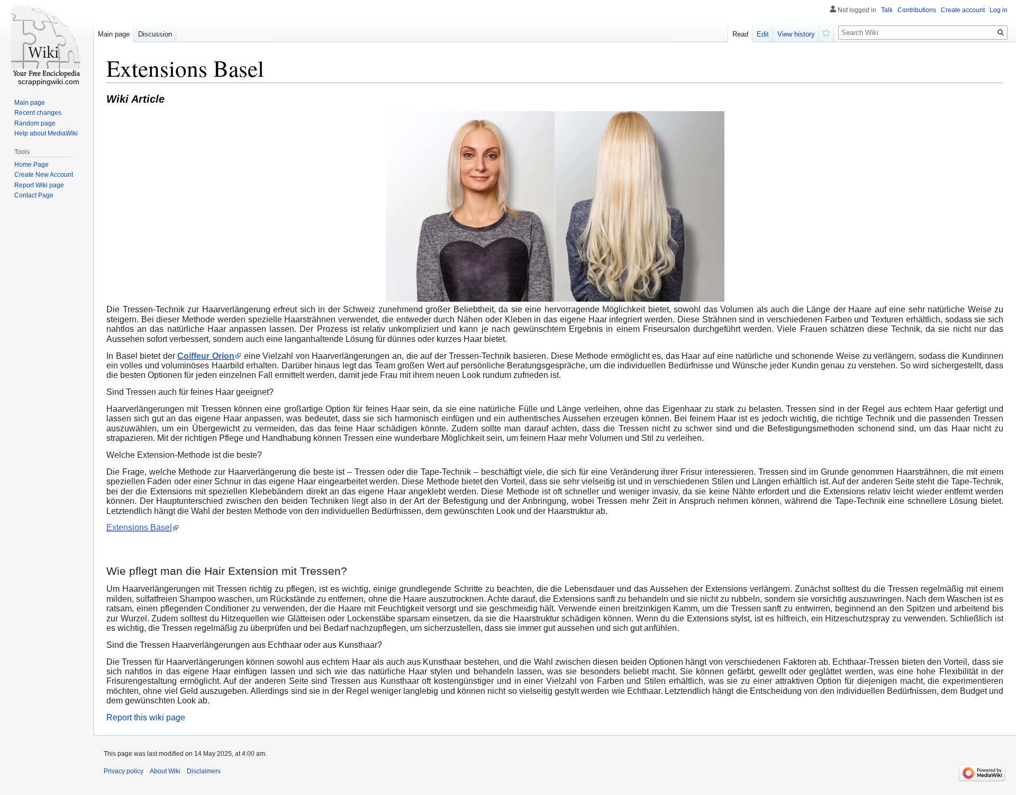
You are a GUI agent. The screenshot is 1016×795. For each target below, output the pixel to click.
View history (796, 34)
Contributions (916, 10)
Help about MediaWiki (46, 133)
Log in (999, 10)
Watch (826, 31)
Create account (963, 10)
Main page (114, 34)
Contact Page (33, 195)
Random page (35, 123)
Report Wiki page (39, 185)
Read (740, 34)
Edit (763, 34)
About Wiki (165, 771)
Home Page (31, 164)
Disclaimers (204, 771)
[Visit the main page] (46, 42)
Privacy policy (123, 771)
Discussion (155, 34)
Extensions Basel (139, 527)
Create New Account (43, 174)
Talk (887, 10)
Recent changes (37, 112)
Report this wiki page (145, 717)
